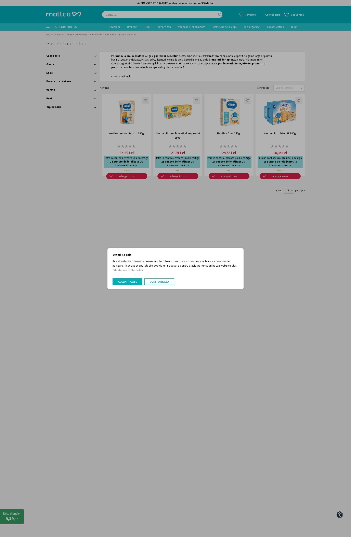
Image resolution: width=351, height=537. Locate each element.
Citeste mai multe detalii (128, 270)
